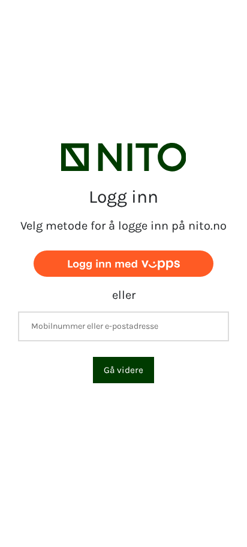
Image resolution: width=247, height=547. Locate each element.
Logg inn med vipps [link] (123, 263)
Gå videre (123, 370)
